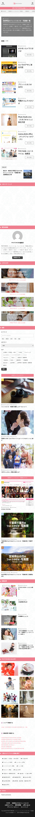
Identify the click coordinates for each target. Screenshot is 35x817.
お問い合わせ (26, 805)
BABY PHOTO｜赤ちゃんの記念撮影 (17, 280)
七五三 (18, 769)
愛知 (25, 741)
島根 (5, 744)
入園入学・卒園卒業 (9, 773)
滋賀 (5, 743)
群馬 (8, 739)
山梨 (13, 741)
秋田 (12, 737)
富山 (5, 741)
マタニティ (7, 769)
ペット (20, 766)
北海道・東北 (4, 727)
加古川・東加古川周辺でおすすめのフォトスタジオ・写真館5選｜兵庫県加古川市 (12, 172)
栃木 (5, 739)
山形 (17, 737)
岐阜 (19, 741)
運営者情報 (18, 805)
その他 (25, 758)
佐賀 (5, 748)
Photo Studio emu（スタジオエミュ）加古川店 (25, 119)
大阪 (19, 338)
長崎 (8, 748)
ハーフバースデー (8, 766)
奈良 (16, 743)
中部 (12, 727)
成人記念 (27, 777)
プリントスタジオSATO (25, 86)
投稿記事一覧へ (17, 257)
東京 (3, 338)
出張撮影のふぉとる (23, 616)
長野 (16, 741)
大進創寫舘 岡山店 (22, 602)
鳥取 (2, 744)
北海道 (2, 737)
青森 (6, 737)
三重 (2, 743)
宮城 (15, 737)
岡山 (8, 744)
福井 (11, 741)
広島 (11, 744)
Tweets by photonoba (6, 794)
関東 (9, 727)
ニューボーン (20, 762)
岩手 (9, 737)
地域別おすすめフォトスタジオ (20, 803)
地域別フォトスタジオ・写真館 (15, 11)
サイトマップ (24, 807)
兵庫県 (33, 11)
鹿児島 (19, 748)
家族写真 (6, 777)
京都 (8, 743)
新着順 (2, 40)
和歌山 (19, 743)
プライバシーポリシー (13, 807)
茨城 (2, 739)
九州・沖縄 (24, 727)
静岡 (22, 741)
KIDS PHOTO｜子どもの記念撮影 (17, 294)
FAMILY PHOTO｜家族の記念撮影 (17, 322)
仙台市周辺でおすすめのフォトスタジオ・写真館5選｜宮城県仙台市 (17, 575)
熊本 (11, 748)
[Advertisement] (17, 205)
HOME (4, 11)
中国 (18, 727)
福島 (20, 737)
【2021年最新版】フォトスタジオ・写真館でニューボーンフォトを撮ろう (26, 632)
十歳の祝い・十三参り (25, 773)
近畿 (15, 727)
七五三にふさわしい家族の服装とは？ (10, 472)
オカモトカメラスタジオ (25, 50)
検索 (4, 369)
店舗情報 (17, 777)
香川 (5, 746)
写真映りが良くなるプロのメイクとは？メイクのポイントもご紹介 (17, 439)
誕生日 (6, 784)
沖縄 (23, 748)
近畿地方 (27, 11)
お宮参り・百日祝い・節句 (10, 758)
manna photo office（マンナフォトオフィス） (25, 136)
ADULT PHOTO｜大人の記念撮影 (17, 308)
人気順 (6, 40)
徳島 (2, 746)
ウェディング (7, 762)
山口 (13, 744)
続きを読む (29, 54)
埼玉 (11, 338)
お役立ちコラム (9, 805)
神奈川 (7, 338)
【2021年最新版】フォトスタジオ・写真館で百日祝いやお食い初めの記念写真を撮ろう (26, 647)
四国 (20, 727)
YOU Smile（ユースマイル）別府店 (25, 152)
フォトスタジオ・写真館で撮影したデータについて (14, 406)
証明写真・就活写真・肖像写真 (22, 780)
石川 (8, 741)
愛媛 (8, 746)
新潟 (2, 741)
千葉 (15, 338)
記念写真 (6, 780)
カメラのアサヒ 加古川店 (25, 66)
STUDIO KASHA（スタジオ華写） (25, 588)
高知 (11, 746)
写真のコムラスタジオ (25, 102)
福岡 (2, 748)
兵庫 (13, 743)
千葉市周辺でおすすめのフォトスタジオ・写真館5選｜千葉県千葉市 (17, 542)
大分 (13, 748)
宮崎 (16, 748)
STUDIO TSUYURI (5, 509)
